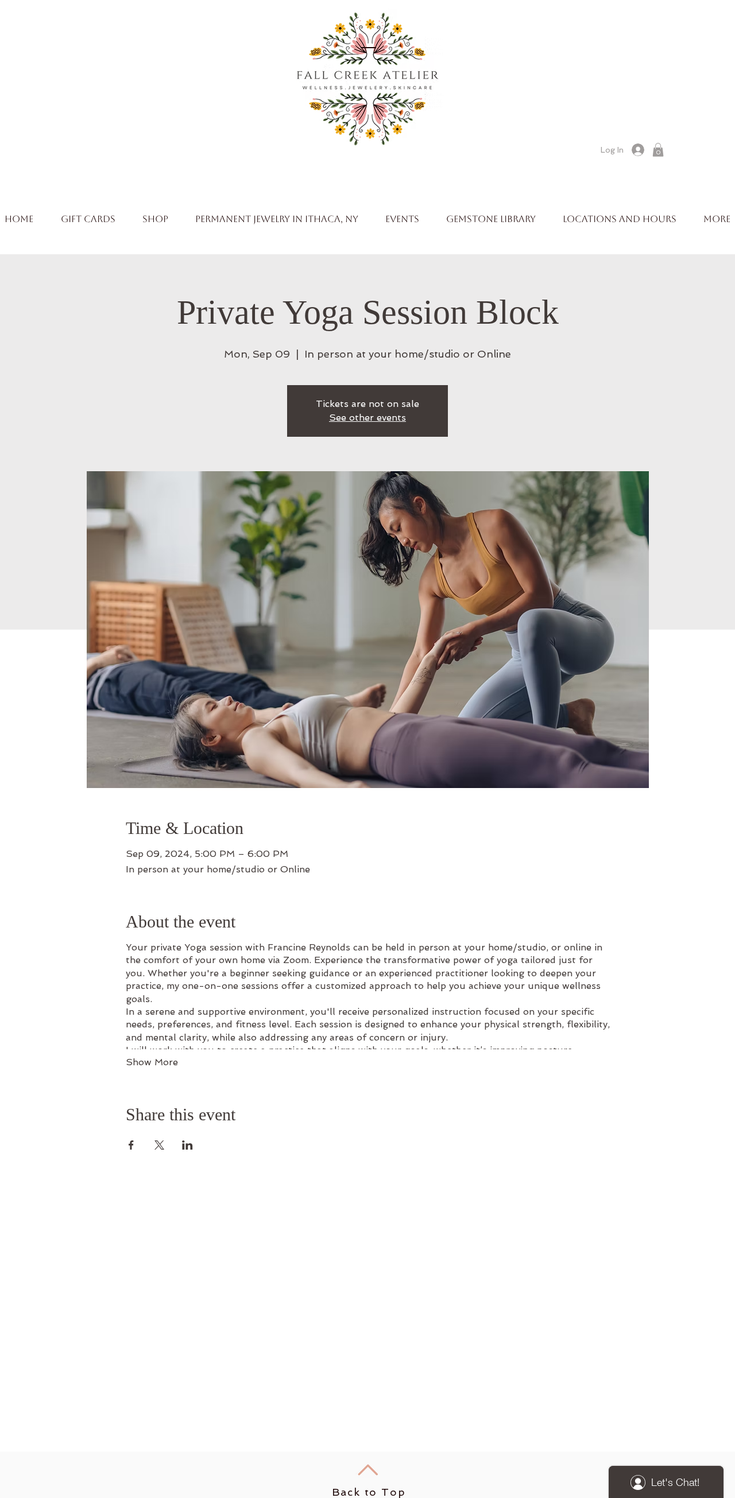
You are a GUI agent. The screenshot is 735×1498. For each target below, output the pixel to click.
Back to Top (369, 1492)
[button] (658, 150)
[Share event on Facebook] (131, 1145)
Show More (152, 1062)
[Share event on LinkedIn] (187, 1145)
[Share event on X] (159, 1145)
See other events (367, 417)
